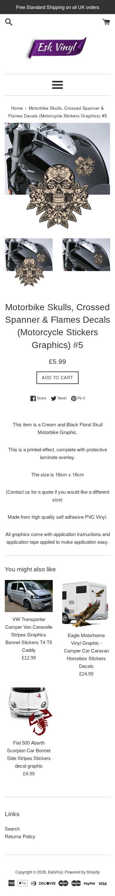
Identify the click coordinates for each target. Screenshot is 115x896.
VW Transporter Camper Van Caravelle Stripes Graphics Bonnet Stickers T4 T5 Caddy (28, 634)
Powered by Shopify (82, 872)
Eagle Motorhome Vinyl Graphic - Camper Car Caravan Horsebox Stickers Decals (86, 650)
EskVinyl (55, 872)
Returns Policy (20, 836)
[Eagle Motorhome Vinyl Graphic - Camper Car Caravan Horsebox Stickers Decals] (86, 604)
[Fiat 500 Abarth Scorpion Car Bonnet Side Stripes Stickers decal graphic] (29, 711)
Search (12, 828)
